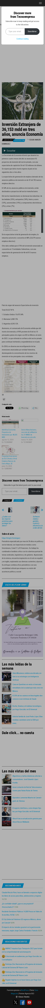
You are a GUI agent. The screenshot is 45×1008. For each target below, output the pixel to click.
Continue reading (22, 39)
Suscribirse (32, 31)
